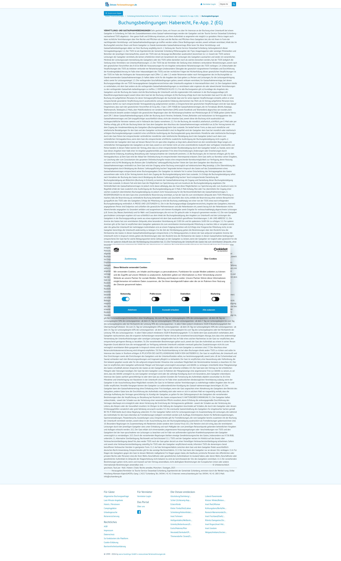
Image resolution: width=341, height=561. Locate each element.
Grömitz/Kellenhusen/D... (181, 524)
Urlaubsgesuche (110, 512)
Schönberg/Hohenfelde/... (181, 512)
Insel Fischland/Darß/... (215, 516)
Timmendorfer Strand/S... (181, 536)
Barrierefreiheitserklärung (115, 546)
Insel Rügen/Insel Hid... (215, 524)
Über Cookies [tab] (210, 259)
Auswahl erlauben (170, 310)
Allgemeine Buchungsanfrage (116, 496)
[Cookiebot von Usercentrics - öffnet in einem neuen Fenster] (216, 250)
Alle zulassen (209, 310)
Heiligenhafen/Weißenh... (181, 520)
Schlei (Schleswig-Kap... (180, 500)
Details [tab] (170, 259)
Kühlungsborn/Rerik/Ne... (215, 508)
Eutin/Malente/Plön (178, 528)
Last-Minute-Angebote (113, 500)
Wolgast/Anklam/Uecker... (216, 532)
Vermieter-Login (209, 4)
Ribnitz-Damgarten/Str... (215, 520)
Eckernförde (175, 504)
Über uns (141, 506)
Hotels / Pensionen (112, 504)
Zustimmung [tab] (131, 259)
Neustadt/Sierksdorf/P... (180, 532)
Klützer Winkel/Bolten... (215, 500)
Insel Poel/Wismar (212, 504)
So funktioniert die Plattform (116, 538)
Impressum (108, 530)
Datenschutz (109, 534)
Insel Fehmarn (176, 516)
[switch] (155, 299)
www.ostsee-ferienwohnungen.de (151, 554)
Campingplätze (110, 508)
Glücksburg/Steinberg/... (180, 496)
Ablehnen (132, 310)
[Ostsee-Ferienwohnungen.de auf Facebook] (139, 511)
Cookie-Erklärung (111, 542)
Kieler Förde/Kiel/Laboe (180, 508)
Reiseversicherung (111, 516)
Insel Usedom (211, 528)
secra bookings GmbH (128, 554)
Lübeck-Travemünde (213, 496)
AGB (105, 526)
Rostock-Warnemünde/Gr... (216, 512)
